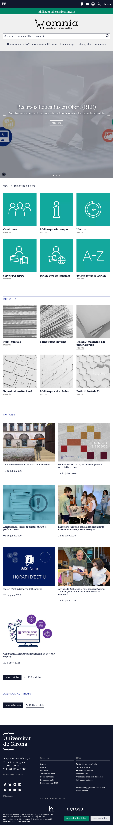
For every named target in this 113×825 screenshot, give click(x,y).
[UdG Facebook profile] (5, 790)
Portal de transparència (86, 764)
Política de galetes (84, 780)
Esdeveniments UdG (49, 783)
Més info (56, 123)
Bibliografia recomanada (92, 44)
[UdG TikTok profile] (5, 784)
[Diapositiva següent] (109, 115)
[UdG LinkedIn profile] (19, 784)
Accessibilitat (82, 774)
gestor (27, 819)
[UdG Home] (4, 4)
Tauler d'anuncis (47, 774)
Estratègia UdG (47, 780)
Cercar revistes (15, 44)
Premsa (52, 44)
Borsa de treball (47, 777)
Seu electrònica (83, 767)
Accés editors (82, 791)
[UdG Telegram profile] (19, 790)
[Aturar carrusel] (4, 174)
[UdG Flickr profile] (10, 790)
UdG (5, 186)
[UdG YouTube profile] (15, 790)
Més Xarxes (8, 796)
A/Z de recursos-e (36, 44)
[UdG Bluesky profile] (10, 784)
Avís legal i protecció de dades (89, 777)
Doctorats (44, 771)
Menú (107, 4)
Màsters (43, 767)
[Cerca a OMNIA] (107, 36)
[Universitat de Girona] (17, 742)
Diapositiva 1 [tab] (53, 175)
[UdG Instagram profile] (15, 784)
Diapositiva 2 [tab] (56, 175)
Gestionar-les (100, 818)
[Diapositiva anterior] (4, 115)
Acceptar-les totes (76, 818)
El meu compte (67, 44)
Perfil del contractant (85, 771)
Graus (42, 764)
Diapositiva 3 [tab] (59, 175)
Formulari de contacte (13, 775)
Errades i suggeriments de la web (90, 788)
